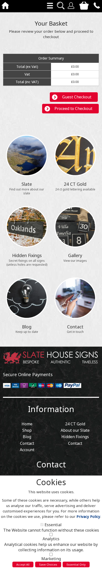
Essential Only (76, 564)
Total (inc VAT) (27, 81)
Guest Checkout (76, 97)
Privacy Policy (88, 516)
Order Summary (51, 58)
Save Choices (48, 564)
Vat (27, 74)
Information (51, 409)
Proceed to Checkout (73, 108)
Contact (51, 464)
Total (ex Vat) (27, 66)
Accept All (22, 564)
